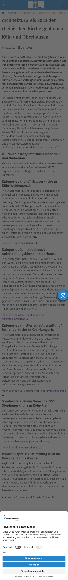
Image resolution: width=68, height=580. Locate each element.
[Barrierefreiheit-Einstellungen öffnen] (63, 295)
